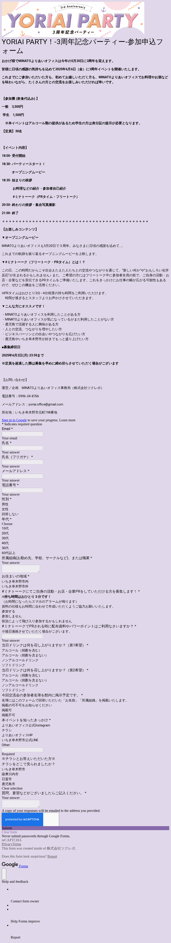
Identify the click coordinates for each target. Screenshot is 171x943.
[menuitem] (90, 895)
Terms (16, 844)
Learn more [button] (67, 420)
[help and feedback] (4, 874)
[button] (85, 788)
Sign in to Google (14, 420)
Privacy (7, 844)
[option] (85, 524)
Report (52, 856)
